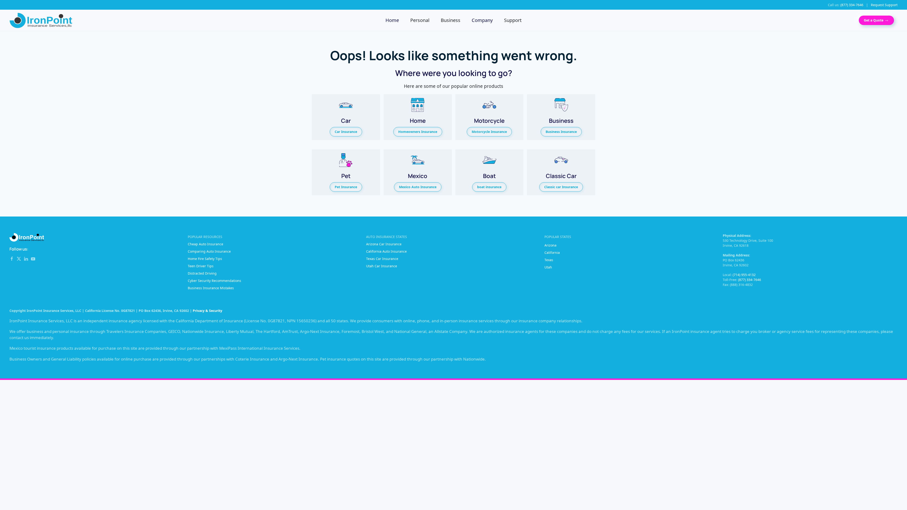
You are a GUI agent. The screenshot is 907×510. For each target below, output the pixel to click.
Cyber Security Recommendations (214, 280)
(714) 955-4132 (744, 274)
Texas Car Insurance (382, 258)
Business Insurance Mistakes (211, 288)
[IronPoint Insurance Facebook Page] (11, 258)
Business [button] (450, 20)
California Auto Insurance (386, 251)
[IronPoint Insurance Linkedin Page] (26, 258)
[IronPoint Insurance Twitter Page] (19, 258)
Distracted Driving (202, 273)
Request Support (884, 5)
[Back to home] (41, 20)
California (552, 252)
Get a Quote (874, 20)
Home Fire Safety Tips (205, 258)
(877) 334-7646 (749, 279)
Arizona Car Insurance (384, 244)
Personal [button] (419, 20)
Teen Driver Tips (201, 266)
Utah (548, 267)
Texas (548, 260)
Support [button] (513, 20)
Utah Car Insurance (381, 266)
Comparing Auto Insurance (209, 251)
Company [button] (482, 20)
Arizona (550, 245)
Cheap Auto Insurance (205, 244)
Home (392, 20)
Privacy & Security (207, 310)
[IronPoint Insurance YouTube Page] (33, 258)
